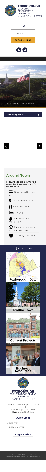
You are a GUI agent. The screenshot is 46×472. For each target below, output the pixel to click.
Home (8, 104)
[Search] (24, 49)
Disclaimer (12, 423)
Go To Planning (23, 40)
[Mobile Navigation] (23, 59)
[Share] (24, 26)
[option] (22, 147)
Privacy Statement (16, 427)
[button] (6, 146)
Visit (15, 104)
